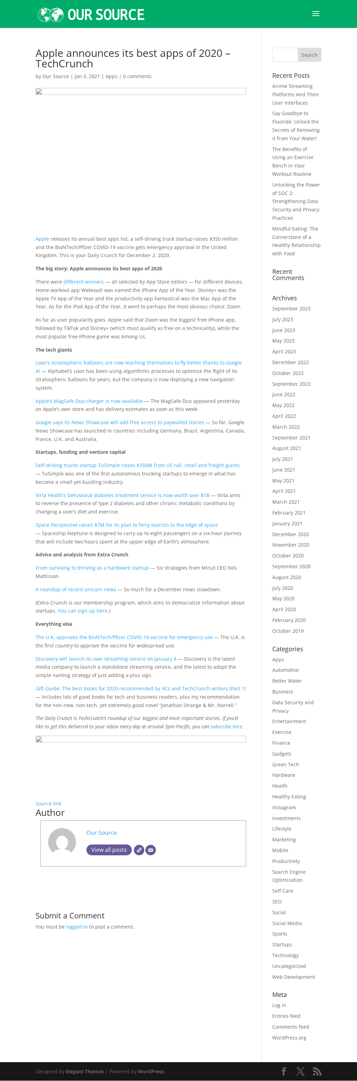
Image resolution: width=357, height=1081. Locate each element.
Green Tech (285, 764)
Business (282, 691)
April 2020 (284, 609)
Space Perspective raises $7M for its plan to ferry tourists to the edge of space (127, 524)
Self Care (282, 890)
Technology (285, 955)
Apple (43, 238)
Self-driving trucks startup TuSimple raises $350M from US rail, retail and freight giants (138, 465)
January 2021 (287, 523)
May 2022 (283, 405)
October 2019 (288, 631)
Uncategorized (289, 966)
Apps (111, 76)
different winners (83, 281)
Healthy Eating (289, 796)
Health (280, 785)
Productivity (286, 861)
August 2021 (286, 448)
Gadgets (281, 753)
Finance (281, 743)
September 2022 (291, 384)
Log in (279, 1005)
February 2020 (289, 620)
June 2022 (283, 394)
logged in (77, 926)
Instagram (284, 807)
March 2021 (286, 501)
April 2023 (284, 351)
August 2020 (286, 577)
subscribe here (226, 726)
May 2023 (283, 340)
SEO (277, 901)
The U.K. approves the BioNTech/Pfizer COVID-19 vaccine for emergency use (124, 637)
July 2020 (282, 588)
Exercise (281, 732)
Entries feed (286, 1016)
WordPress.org (289, 1037)
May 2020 (283, 598)
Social (279, 912)
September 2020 (291, 566)
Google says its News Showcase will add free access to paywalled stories (120, 422)
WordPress (151, 1071)
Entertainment (289, 721)
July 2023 (282, 319)
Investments (286, 818)
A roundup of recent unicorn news (76, 589)
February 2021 (289, 512)
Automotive (285, 670)
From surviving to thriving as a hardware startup (92, 567)
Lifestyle (281, 828)
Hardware (283, 775)
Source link (48, 803)
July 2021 (282, 459)
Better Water (287, 680)
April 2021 (284, 491)
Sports (279, 933)
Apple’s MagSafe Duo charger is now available (89, 401)
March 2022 (286, 426)
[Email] (150, 850)
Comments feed (290, 1026)
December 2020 (290, 534)
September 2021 (291, 437)
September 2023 (291, 308)
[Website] (139, 850)
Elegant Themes (85, 1071)
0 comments (137, 76)
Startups (282, 944)
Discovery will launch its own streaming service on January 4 (106, 658)
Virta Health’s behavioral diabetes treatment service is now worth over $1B (123, 495)
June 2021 (283, 469)
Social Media (287, 923)
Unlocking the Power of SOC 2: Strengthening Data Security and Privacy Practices (296, 201)
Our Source (56, 76)
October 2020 (288, 555)
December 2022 (290, 362)
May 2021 (283, 480)
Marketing (284, 839)
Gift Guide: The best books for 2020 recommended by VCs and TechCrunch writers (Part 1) (141, 688)
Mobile (280, 850)
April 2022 (284, 416)
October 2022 (288, 373)
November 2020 (290, 544)
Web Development (293, 977)
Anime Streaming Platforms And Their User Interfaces (295, 94)
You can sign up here (82, 610)
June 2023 (283, 330)
